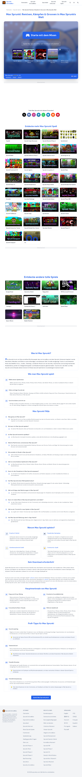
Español (75, 723)
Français (75, 720)
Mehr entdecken (48, 723)
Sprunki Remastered (49, 736)
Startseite (24, 2)
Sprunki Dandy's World (50, 739)
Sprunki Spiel (63, 2)
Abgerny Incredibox (49, 733)
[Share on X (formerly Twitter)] (24, 115)
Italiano (75, 726)
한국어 (66, 723)
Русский (66, 729)
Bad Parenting (27, 758)
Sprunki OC (47, 752)
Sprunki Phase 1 (48, 749)
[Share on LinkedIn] (39, 115)
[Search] (70, 2)
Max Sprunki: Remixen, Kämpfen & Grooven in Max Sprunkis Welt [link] (39, 10)
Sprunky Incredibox (28, 765)
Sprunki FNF (47, 745)
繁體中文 (66, 716)
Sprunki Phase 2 (27, 752)
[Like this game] (72, 76)
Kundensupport (48, 713)
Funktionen (26, 733)
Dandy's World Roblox (50, 755)
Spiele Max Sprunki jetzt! (41, 697)
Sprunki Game (17, 10)
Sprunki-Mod (27, 749)
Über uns (25, 742)
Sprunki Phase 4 (27, 745)
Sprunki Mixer (47, 765)
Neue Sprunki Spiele (28, 729)
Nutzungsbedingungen (50, 720)
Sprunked (45, 2)
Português (67, 726)
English (66, 713)
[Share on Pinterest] (58, 115)
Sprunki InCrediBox (32, 2)
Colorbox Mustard (49, 726)
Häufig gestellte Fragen (30, 739)
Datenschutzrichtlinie (50, 716)
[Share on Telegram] (48, 115)
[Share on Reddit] (53, 115)
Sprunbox (26, 762)
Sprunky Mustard (49, 762)
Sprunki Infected (53, 2)
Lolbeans (32, 577)
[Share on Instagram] (34, 115)
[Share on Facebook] (29, 115)
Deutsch (66, 720)
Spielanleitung (27, 736)
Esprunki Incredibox (29, 720)
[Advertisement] (41, 94)
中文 (74, 713)
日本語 (75, 716)
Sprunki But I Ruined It (50, 758)
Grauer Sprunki (48, 729)
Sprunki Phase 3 (27, 755)
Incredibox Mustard (49, 742)
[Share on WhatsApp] (43, 115)
